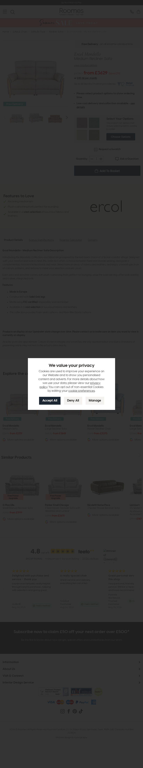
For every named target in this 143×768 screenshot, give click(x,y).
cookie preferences (81, 390)
